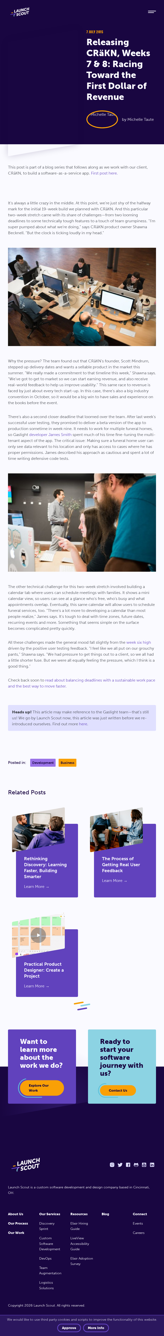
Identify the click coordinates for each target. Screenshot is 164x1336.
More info (96, 1328)
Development (43, 763)
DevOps (45, 1258)
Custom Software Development (49, 1243)
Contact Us (118, 1090)
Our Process (18, 1223)
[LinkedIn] (152, 1164)
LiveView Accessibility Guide (79, 1243)
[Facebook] (128, 1164)
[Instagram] (112, 1164)
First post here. (104, 173)
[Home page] (43, 1165)
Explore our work (39, 1087)
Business (67, 763)
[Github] (136, 1164)
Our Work (16, 1233)
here (83, 724)
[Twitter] (120, 1164)
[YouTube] (144, 1164)
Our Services (49, 1214)
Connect (140, 1214)
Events (138, 1223)
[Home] (74, 12)
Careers (139, 1233)
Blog (105, 1214)
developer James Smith (50, 434)
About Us (15, 1214)
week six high (138, 642)
